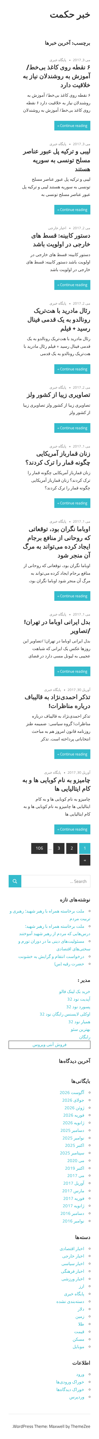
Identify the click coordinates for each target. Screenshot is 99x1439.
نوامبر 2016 (73, 1221)
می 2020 (75, 1160)
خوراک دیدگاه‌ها (70, 1389)
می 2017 (75, 1175)
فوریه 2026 (73, 1115)
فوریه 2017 (73, 1198)
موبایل (78, 1346)
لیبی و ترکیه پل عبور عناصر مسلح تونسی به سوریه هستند (56, 160)
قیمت (79, 1331)
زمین (79, 1316)
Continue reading (73, 125)
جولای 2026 (73, 1100)
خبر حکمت (70, 14)
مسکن (78, 1339)
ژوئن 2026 (74, 1107)
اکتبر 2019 (74, 1168)
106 (39, 848)
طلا (81, 1324)
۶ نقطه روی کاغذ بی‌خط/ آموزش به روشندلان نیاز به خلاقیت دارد (56, 76)
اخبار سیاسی (72, 1263)
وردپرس (76, 1397)
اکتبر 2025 (74, 1145)
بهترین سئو (80, 1029)
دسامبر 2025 (72, 1130)
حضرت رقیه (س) (69, 964)
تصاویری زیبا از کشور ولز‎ (58, 394)
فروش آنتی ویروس (49, 1044)
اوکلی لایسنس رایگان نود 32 (65, 1014)
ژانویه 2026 (73, 1122)
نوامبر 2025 (73, 1138)
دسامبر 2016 (72, 1213)
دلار (81, 1309)
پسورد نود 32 (78, 1006)
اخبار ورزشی (72, 1279)
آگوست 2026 (72, 1092)
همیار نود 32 (79, 1021)
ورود (80, 1374)
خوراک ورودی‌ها (70, 1382)
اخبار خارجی (57, 227)
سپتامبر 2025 (72, 1153)
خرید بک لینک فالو (74, 991)
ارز (81, 1286)
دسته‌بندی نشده (70, 1301)
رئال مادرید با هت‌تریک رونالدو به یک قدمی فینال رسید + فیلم (58, 319)
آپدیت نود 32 (78, 999)
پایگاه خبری (58, 59)
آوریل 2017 (73, 1183)
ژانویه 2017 (73, 1205)
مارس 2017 (73, 1190)
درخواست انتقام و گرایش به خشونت (51, 956)
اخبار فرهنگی (72, 1271)
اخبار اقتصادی (72, 1248)
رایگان (84, 1037)
